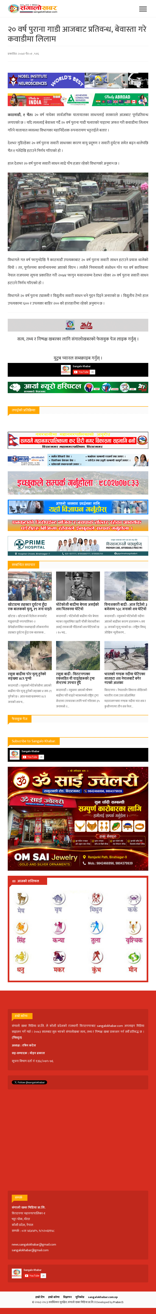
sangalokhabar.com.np (103, 1297)
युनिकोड (79, 1297)
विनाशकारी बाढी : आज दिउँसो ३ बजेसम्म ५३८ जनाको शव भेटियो (125, 607)
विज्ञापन (67, 1297)
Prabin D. (118, 1302)
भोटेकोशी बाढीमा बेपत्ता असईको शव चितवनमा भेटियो (77, 607)
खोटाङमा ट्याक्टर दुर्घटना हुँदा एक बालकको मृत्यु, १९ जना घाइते (30, 607)
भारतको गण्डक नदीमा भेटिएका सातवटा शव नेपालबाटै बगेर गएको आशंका (124, 678)
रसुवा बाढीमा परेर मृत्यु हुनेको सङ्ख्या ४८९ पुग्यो (27, 676)
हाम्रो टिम (39, 1297)
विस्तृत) (17, 1037)
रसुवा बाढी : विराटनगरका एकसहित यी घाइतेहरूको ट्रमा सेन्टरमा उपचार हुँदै (75, 678)
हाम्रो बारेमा (54, 1297)
